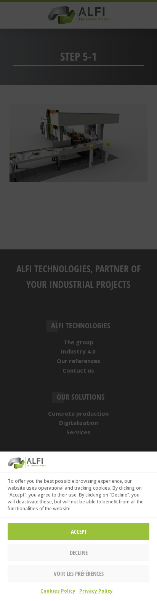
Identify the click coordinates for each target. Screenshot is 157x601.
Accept (79, 531)
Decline (79, 552)
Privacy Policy (96, 591)
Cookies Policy (57, 591)
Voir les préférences (79, 573)
